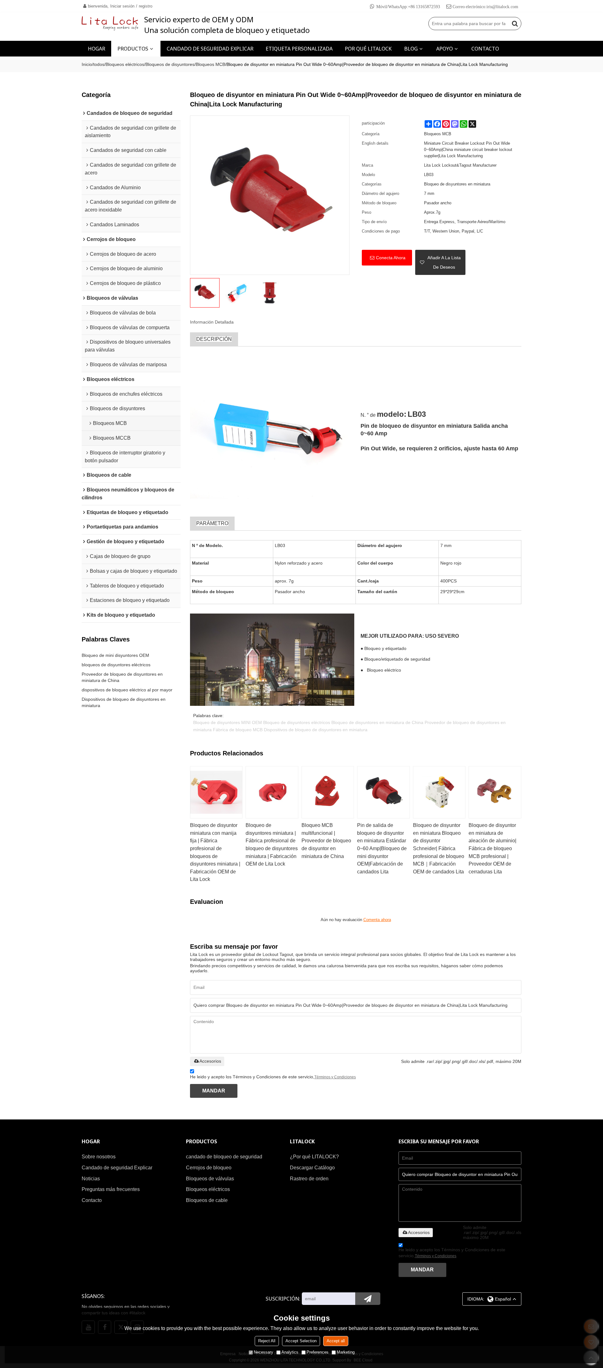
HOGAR (96, 48)
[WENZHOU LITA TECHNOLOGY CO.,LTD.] (110, 23)
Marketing (346, 1352)
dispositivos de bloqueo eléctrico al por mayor (127, 689)
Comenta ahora (377, 919)
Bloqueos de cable (207, 1200)
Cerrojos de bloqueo (208, 1167)
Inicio (87, 64)
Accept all (336, 1340)
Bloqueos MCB (210, 64)
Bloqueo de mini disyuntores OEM (115, 655)
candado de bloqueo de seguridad (224, 1156)
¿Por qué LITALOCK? (314, 1156)
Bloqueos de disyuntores (169, 64)
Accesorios (210, 1061)
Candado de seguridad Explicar (117, 1167)
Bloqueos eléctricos (125, 64)
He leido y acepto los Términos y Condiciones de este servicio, (273, 1076)
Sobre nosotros (99, 1156)
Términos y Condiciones (335, 1077)
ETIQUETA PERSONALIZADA (299, 48)
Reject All (266, 1340)
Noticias (91, 1178)
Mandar (213, 1090)
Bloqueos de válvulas (210, 1178)
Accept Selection (301, 1340)
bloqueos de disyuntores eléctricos (116, 664)
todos (98, 64)
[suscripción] (367, 1298)
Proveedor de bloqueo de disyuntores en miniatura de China (122, 677)
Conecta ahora (390, 257)
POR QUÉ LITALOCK (368, 48)
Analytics (289, 1352)
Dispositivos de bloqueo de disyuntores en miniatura (124, 702)
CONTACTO (485, 48)
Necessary (263, 1352)
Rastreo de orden (309, 1178)
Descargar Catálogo (312, 1167)
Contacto (92, 1200)
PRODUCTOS (132, 48)
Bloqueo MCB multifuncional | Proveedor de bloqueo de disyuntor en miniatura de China (326, 841)
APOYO (444, 48)
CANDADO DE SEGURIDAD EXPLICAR (210, 48)
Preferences (318, 1352)
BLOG (411, 48)
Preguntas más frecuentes (111, 1189)
